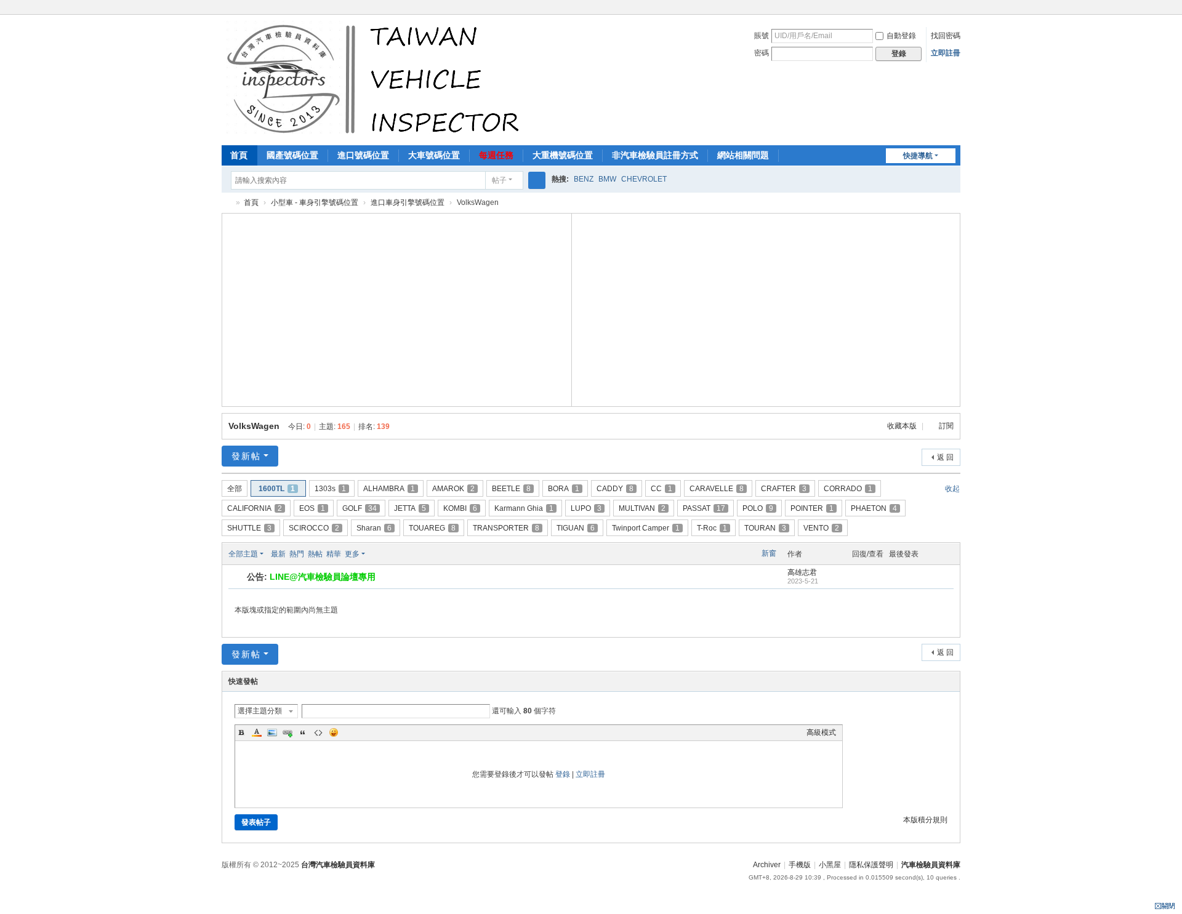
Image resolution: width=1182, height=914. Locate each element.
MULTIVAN (642, 508)
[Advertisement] (397, 308)
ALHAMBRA (389, 488)
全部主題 (243, 554)
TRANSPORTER (506, 528)
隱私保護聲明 (871, 864)
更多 (352, 554)
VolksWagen (253, 426)
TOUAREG (432, 528)
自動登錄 (901, 35)
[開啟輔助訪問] (957, 8)
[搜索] (536, 180)
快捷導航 (918, 155)
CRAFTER (783, 488)
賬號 (761, 35)
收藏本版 (903, 426)
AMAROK (453, 488)
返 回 (945, 457)
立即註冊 (945, 53)
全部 (234, 488)
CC (661, 488)
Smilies (334, 732)
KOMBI (460, 508)
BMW (607, 179)
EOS (312, 508)
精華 (333, 554)
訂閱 (946, 426)
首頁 (238, 155)
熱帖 (315, 554)
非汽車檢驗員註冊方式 (655, 155)
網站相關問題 (743, 155)
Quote (303, 732)
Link (287, 732)
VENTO (821, 528)
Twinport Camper (646, 528)
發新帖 (246, 456)
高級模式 (821, 732)
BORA (563, 488)
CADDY (615, 488)
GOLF (359, 508)
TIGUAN (576, 528)
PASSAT (704, 508)
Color (257, 732)
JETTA (410, 508)
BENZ (583, 179)
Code (318, 732)
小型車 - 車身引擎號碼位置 (314, 202)
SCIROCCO (314, 528)
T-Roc (712, 528)
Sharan (374, 528)
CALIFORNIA (254, 508)
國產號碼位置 (292, 155)
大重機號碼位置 (563, 155)
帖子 (499, 180)
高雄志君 (802, 572)
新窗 (769, 553)
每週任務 (496, 155)
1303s (330, 488)
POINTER (812, 508)
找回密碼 (945, 35)
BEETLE (511, 488)
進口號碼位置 (363, 155)
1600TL (277, 488)
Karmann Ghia (523, 508)
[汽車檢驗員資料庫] (376, 78)
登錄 (562, 774)
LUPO (586, 508)
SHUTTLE (249, 528)
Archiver (767, 864)
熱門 (296, 554)
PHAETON (874, 508)
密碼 (761, 53)
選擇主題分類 (260, 711)
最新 (278, 554)
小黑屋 (830, 864)
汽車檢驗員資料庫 (226, 203)
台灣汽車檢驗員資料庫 (338, 864)
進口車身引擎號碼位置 (407, 202)
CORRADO (848, 488)
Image (272, 732)
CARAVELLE (717, 488)
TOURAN (765, 528)
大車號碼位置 (434, 155)
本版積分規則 (925, 820)
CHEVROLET (644, 179)
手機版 (800, 864)
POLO (757, 508)
